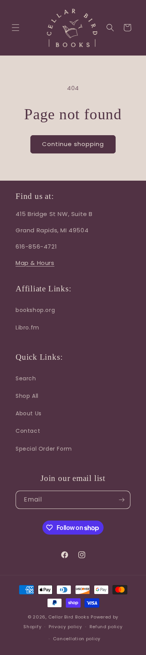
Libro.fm (27, 327)
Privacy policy (65, 627)
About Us (29, 413)
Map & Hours (35, 263)
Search (26, 378)
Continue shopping (73, 144)
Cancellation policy (76, 639)
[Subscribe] (121, 500)
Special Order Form (44, 449)
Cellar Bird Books (69, 617)
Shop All (27, 396)
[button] (15, 27)
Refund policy (106, 627)
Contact (28, 431)
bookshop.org (35, 310)
